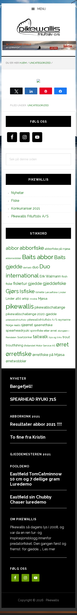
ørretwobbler (16, 361)
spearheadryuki (17, 330)
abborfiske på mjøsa (57, 248)
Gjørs (12, 291)
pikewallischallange (50, 307)
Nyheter (17, 193)
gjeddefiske (54, 283)
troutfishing (14, 345)
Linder (62, 292)
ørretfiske (19, 353)
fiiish (64, 276)
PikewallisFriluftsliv (38, 28)
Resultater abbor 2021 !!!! (36, 424)
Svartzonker (24, 337)
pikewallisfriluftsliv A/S (42, 319)
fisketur (20, 283)
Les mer (48, 549)
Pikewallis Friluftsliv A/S (30, 216)
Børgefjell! (21, 386)
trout (66, 337)
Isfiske (27, 291)
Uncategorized (38, 105)
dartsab (27, 267)
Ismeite (39, 292)
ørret (62, 344)
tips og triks (55, 337)
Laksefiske (51, 292)
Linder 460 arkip (17, 298)
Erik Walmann (50, 276)
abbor (12, 248)
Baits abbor (37, 257)
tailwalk (40, 336)
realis (17, 325)
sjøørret (27, 325)
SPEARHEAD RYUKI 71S (33, 399)
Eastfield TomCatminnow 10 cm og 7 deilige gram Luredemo (36, 479)
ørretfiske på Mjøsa (48, 355)
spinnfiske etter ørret (43, 330)
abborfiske (32, 248)
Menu (41, 9)
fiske (9, 284)
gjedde (35, 283)
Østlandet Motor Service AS (39, 345)
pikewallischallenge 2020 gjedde (31, 314)
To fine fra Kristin (27, 437)
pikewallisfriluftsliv (16, 319)
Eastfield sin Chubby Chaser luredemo (30, 499)
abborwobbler (13, 258)
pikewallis (20, 306)
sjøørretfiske (43, 325)
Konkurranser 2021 (25, 208)
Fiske (15, 201)
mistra (33, 298)
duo (35, 267)
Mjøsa (42, 299)
